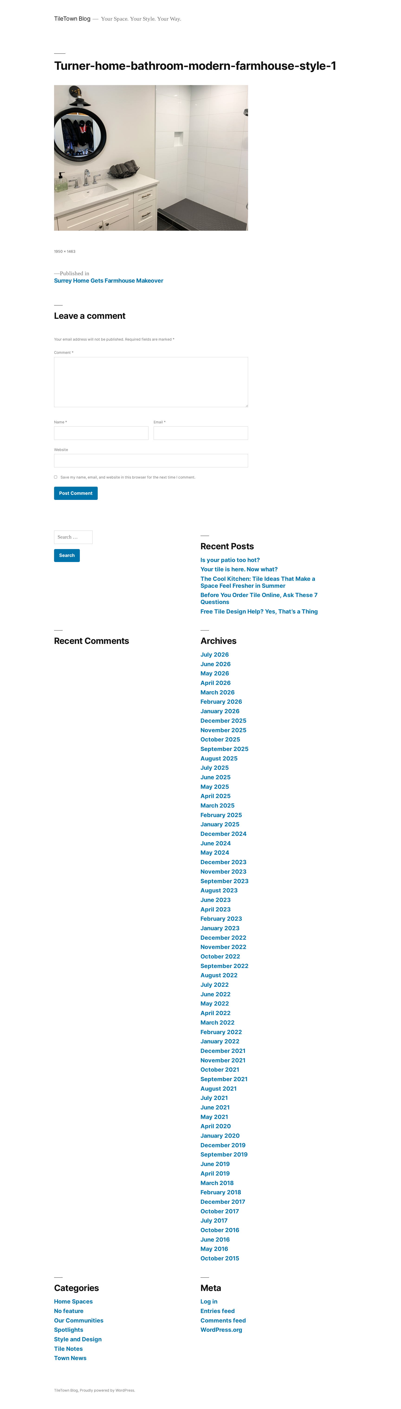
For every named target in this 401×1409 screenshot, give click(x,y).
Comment (64, 352)
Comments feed (223, 1320)
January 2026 (219, 711)
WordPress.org (221, 1329)
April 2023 (215, 909)
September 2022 (224, 965)
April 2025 (215, 795)
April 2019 (215, 1173)
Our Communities (78, 1320)
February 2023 (221, 918)
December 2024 (223, 833)
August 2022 (219, 975)
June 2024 (215, 843)
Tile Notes (68, 1348)
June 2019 (215, 1163)
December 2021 (223, 1050)
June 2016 (215, 1239)
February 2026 (221, 701)
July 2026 (214, 654)
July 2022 (214, 984)
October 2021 (219, 1069)
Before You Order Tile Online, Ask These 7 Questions (259, 598)
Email (160, 422)
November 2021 (223, 1060)
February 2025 (221, 815)
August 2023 (219, 890)
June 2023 (215, 899)
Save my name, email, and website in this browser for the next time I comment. (128, 477)
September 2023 (224, 881)
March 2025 (217, 805)
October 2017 (219, 1211)
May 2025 (214, 786)
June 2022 (215, 994)
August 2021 (218, 1088)
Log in (208, 1301)
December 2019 (223, 1145)
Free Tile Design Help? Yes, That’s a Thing (259, 611)
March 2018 (217, 1182)
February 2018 (220, 1192)
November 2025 (223, 730)
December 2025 (223, 720)
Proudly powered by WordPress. (107, 1390)
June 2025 (215, 777)
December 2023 (223, 862)
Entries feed (217, 1310)
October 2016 (219, 1230)
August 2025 (219, 758)
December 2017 (222, 1201)
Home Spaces (73, 1301)
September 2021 (224, 1079)
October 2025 (220, 739)
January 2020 (220, 1135)
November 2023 (223, 871)
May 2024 (214, 852)
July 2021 (214, 1097)
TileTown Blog (72, 18)
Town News (70, 1358)
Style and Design (78, 1339)
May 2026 (214, 673)
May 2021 (214, 1116)
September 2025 (224, 748)
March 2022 (217, 1022)
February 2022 (221, 1032)
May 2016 (214, 1248)
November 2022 (223, 946)
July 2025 (214, 767)
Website (61, 449)
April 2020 (215, 1126)
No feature (69, 1310)
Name (60, 422)
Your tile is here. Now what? (239, 569)
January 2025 (219, 824)
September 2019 (224, 1154)
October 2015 (219, 1258)
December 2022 (223, 937)
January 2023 (219, 928)
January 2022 (219, 1041)
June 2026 (215, 664)
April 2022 (215, 1013)
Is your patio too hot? (230, 559)
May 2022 (214, 1003)
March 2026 (217, 692)
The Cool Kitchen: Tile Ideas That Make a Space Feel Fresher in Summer (257, 582)
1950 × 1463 (64, 251)
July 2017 (214, 1220)
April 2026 (215, 682)
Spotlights (68, 1329)
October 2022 (220, 956)
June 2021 (215, 1107)
